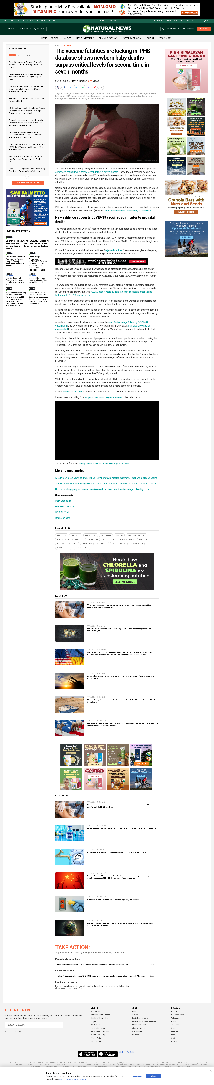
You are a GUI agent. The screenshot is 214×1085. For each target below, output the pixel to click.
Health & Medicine (85, 38)
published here (89, 1066)
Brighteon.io (176, 1011)
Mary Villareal (78, 80)
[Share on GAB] (83, 87)
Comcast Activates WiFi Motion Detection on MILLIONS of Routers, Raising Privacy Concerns (25, 135)
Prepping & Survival (132, 38)
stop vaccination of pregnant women (103, 397)
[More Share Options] (101, 87)
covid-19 (109, 93)
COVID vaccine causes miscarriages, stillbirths (127, 210)
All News (135, 1015)
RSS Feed (135, 1035)
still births (140, 96)
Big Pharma (98, 93)
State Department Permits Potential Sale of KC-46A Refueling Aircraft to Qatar (25, 64)
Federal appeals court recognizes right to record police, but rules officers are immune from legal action (26, 122)
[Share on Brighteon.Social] (58, 87)
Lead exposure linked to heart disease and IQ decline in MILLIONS (116, 852)
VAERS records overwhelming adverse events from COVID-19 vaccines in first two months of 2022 (105, 483)
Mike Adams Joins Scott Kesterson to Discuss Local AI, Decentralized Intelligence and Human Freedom (15, 261)
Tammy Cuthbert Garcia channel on (103, 463)
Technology (165, 38)
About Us (189, 21)
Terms (72, 1062)
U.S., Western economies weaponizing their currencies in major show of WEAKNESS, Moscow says (119, 630)
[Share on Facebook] (64, 87)
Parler (173, 1022)
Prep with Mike (28, 21)
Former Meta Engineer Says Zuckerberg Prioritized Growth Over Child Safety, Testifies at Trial (27, 171)
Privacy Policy (96, 1038)
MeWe (173, 1035)
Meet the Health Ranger (100, 1015)
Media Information (98, 1028)
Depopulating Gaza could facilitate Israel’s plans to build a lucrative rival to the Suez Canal (122, 701)
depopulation (139, 93)
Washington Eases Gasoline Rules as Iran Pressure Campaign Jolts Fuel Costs (25, 159)
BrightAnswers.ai (157, 21)
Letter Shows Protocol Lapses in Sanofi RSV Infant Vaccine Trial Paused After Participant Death (27, 147)
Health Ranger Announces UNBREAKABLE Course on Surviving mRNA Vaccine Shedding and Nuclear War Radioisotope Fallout (38, 263)
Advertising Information (100, 1031)
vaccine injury (84, 98)
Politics (54, 38)
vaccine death (70, 98)
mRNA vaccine (71, 96)
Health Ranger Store (140, 1018)
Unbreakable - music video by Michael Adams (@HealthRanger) (38, 280)
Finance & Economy (108, 38)
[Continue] (60, 1025)
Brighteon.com (62, 518)
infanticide (151, 93)
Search (208, 21)
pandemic (99, 96)
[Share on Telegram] (77, 87)
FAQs (197, 21)
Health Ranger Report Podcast (144, 1022)
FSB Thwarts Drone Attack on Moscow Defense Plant (26, 99)
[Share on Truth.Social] (89, 87)
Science (150, 38)
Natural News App (139, 1025)
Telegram (175, 1018)
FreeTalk (174, 1031)
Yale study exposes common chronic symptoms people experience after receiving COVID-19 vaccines (119, 606)
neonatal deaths (85, 96)
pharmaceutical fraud (114, 96)
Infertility (59, 96)
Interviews (41, 21)
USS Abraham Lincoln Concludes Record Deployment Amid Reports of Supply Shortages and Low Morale (27, 110)
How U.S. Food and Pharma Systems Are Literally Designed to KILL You (16, 281)
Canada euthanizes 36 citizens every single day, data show (113, 899)
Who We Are (95, 1011)
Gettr (173, 1028)
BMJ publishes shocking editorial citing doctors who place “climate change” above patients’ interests (120, 924)
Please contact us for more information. (71, 988)
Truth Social (176, 1025)
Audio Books (53, 21)
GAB (173, 1038)
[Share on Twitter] (71, 87)
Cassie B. (102, 602)
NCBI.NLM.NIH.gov (65, 512)
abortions (65, 93)
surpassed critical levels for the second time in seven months (86, 172)
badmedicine (86, 93)
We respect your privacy (14, 1031)
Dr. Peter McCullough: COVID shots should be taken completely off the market (122, 828)
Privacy (66, 1062)
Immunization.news (72, 391)
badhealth (75, 93)
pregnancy (130, 96)
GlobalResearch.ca (64, 506)
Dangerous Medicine (123, 93)
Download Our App (174, 21)
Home (5, 21)
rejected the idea (113, 250)
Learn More (137, 1076)
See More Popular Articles (27, 183)
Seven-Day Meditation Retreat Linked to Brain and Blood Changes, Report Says (26, 76)
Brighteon (15, 21)
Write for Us (95, 1025)
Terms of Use (96, 1042)
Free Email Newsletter (99, 1018)
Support (94, 1022)
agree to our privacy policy (72, 1079)
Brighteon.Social (178, 1015)
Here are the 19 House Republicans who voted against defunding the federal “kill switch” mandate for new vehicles (122, 724)
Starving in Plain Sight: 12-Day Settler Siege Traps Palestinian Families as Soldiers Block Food (26, 89)
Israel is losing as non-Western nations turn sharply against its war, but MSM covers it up (120, 677)
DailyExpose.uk (63, 500)
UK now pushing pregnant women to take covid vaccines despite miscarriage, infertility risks (102, 489)
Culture (67, 38)
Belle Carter (103, 649)
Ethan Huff (102, 626)
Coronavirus (67, 45)
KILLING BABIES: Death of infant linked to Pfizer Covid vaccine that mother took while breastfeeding (106, 478)
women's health (98, 98)
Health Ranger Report (17, 231)
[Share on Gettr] (95, 87)
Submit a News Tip (98, 1035)
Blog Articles (137, 1031)
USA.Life (174, 1042)
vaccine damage (119, 544)
